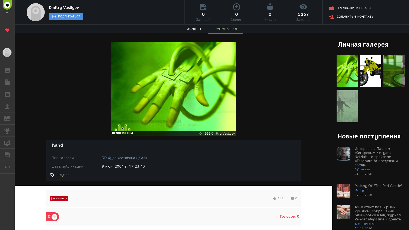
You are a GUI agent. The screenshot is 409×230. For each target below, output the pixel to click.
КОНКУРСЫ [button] (7, 131)
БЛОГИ (7, 94)
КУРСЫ (7, 143)
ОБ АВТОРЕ (194, 28)
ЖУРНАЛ (10, 118)
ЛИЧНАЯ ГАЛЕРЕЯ (226, 28)
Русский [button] (10, 167)
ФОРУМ (7, 155)
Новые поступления (369, 136)
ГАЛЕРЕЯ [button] (7, 70)
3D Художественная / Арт (125, 158)
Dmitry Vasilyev (64, 7)
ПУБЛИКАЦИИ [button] (7, 82)
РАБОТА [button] (7, 106)
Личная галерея (363, 44)
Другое (63, 175)
